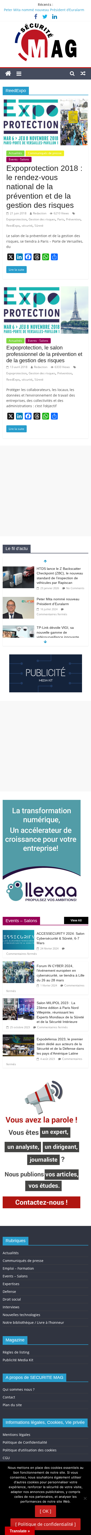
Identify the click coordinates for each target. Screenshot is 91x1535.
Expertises (11, 1284)
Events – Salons (15, 1276)
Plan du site (12, 1405)
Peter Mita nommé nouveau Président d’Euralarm (44, 9)
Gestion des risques (42, 219)
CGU (6, 1457)
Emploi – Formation (18, 1268)
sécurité (27, 226)
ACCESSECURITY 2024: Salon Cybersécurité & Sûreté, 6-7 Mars (60, 938)
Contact (9, 1397)
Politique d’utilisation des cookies (30, 1450)
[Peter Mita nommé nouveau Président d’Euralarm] (18, 599)
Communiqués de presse (45, 153)
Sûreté (38, 226)
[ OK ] (45, 1511)
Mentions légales (16, 1434)
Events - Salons (19, 159)
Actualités (15, 153)
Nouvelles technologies (21, 1314)
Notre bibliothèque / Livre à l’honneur (33, 1322)
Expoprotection (16, 219)
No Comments (75, 588)
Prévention (73, 219)
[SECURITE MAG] (8, 73)
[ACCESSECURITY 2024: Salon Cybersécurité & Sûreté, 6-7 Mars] (18, 931)
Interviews (11, 1307)
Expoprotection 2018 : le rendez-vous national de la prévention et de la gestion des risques (44, 187)
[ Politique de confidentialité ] (45, 1524)
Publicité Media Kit (18, 1360)
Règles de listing (16, 1352)
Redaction (39, 213)
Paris (60, 219)
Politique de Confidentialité (25, 1442)
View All (76, 920)
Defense (9, 1291)
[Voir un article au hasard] (83, 73)
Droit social (12, 1299)
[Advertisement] (45, 491)
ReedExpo (13, 226)
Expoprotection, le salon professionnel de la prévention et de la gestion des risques (44, 354)
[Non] (85, 1498)
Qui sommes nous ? (18, 1389)
